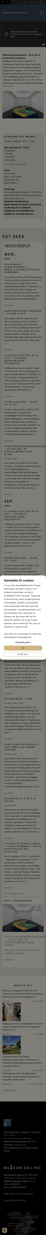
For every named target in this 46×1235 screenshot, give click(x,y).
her (29, 637)
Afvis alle (23, 654)
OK (23, 648)
